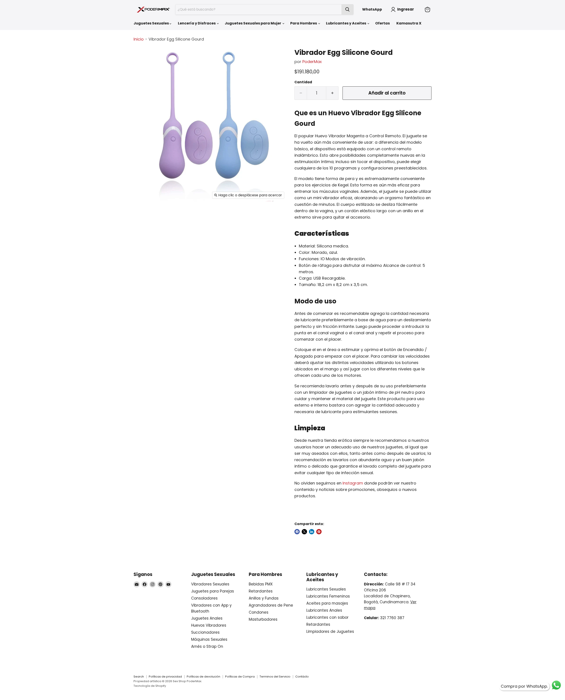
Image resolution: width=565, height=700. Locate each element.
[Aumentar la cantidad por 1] (332, 93)
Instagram (353, 483)
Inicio (139, 39)
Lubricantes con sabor (327, 617)
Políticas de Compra (240, 676)
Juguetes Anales (206, 618)
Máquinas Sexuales (209, 639)
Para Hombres (304, 23)
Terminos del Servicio (275, 676)
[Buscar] (347, 9)
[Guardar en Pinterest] (319, 531)
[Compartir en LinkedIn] (311, 531)
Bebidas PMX (261, 584)
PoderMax (312, 61)
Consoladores (204, 598)
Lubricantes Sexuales (326, 589)
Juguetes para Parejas (212, 591)
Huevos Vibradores (208, 625)
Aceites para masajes (327, 603)
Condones (258, 612)
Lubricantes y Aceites (346, 23)
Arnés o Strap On (207, 646)
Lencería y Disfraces (197, 23)
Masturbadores (263, 619)
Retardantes (261, 591)
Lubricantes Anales (324, 610)
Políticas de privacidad (165, 676)
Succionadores (205, 632)
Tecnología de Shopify (150, 686)
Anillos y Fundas (264, 598)
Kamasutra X (408, 23)
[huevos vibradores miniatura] (142, 57)
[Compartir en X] (304, 531)
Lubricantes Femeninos (328, 596)
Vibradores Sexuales (210, 584)
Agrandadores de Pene (271, 605)
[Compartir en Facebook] (297, 531)
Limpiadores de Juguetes (330, 631)
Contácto (302, 676)
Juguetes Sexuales (152, 23)
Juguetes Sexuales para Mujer (253, 23)
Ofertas (382, 23)
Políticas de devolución (203, 676)
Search (139, 676)
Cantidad (303, 82)
